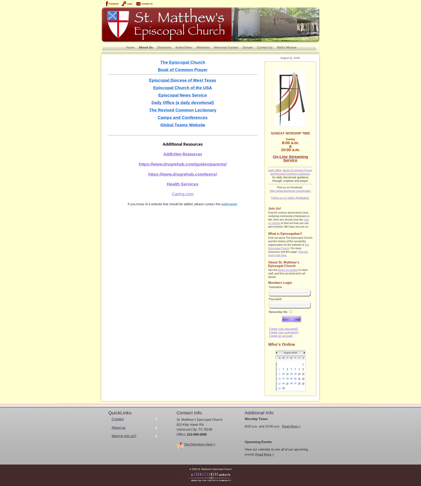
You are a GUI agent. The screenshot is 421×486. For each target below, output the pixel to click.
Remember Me (278, 312)
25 (287, 383)
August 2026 (290, 353)
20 (295, 379)
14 (299, 374)
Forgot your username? (284, 332)
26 (291, 383)
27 (295, 383)
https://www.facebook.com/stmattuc (290, 191)
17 (283, 379)
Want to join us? (124, 436)
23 (279, 383)
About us (118, 427)
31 (283, 388)
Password (275, 299)
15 (303, 374)
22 (303, 379)
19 (291, 379)
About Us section (288, 270)
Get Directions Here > (200, 444)
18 (287, 379)
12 (291, 374)
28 (299, 383)
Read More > (291, 426)
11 (287, 374)
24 (283, 383)
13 (295, 374)
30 (279, 388)
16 (279, 379)
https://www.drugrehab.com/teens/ (182, 174)
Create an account (281, 336)
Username (275, 287)
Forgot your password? (283, 328)
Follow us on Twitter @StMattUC (290, 198)
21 (299, 379)
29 (303, 383)
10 (283, 374)
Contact (118, 419)
